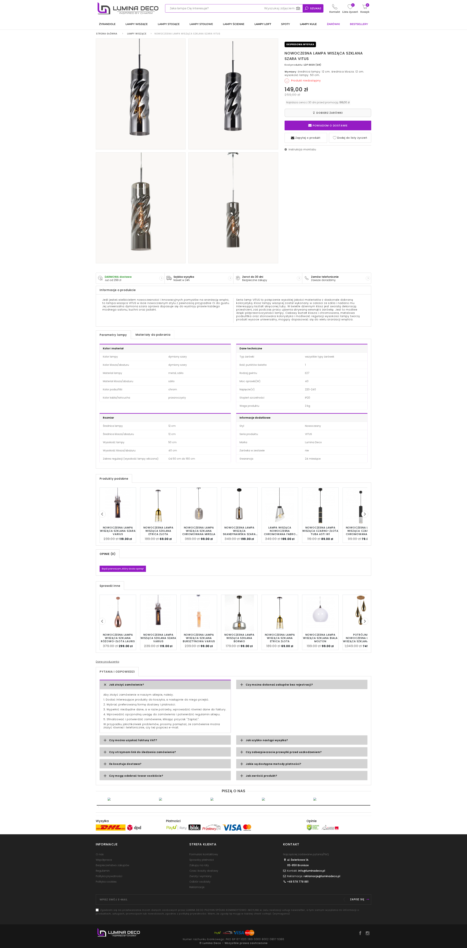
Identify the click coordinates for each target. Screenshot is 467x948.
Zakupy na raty (199, 865)
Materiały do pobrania (153, 335)
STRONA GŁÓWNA (106, 33)
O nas (100, 854)
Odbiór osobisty (200, 881)
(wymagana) (227, 911)
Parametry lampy (113, 335)
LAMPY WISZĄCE (136, 33)
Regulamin (103, 871)
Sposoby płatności (201, 860)
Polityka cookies (106, 881)
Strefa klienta (202, 844)
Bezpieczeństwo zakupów (112, 865)
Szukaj (315, 8)
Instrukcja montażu (302, 149)
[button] (165, 684)
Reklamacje (196, 887)
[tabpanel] (130, 799)
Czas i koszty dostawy (203, 871)
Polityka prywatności (109, 876)
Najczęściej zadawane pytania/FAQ (306, 854)
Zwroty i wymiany (200, 876)
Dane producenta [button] (107, 662)
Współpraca (104, 860)
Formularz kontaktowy (203, 854)
